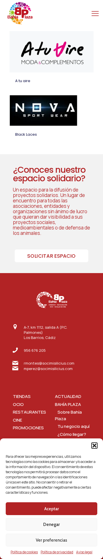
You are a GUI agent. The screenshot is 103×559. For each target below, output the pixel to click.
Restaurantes (29, 412)
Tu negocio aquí (72, 426)
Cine (17, 420)
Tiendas (22, 396)
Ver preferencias (51, 540)
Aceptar (51, 508)
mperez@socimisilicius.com (48, 368)
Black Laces (26, 134)
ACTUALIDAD (68, 396)
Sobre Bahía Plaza (68, 415)
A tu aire (22, 81)
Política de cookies (24, 552)
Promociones (28, 428)
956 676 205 (35, 350)
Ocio (18, 404)
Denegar (51, 524)
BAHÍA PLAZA (68, 404)
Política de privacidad (57, 552)
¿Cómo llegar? (70, 434)
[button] (94, 445)
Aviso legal (84, 552)
